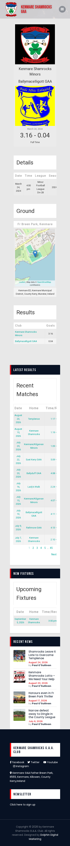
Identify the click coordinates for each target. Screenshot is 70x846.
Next (54, 554)
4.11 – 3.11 (56, 514)
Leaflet (22, 281)
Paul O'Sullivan (41, 665)
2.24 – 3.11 (56, 486)
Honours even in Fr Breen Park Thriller (41, 694)
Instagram (22, 766)
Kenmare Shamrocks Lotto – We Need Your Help (42, 676)
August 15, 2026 (18, 432)
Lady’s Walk (34, 486)
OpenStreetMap (44, 281)
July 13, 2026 (18, 514)
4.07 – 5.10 (56, 500)
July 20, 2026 (18, 473)
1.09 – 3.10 (56, 446)
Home (34, 408)
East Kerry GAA (34, 459)
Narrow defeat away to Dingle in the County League (42, 714)
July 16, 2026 (18, 487)
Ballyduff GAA (34, 473)
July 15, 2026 (18, 500)
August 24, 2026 (38, 662)
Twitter (36, 762)
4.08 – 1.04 (56, 473)
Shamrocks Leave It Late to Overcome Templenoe (42, 655)
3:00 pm (52, 620)
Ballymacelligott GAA (26, 341)
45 (51, 547)
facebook (19, 762)
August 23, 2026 (18, 419)
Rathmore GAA (34, 527)
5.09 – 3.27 (56, 459)
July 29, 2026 (18, 446)
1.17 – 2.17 (56, 419)
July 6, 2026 (36, 721)
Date (18, 408)
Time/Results (56, 408)
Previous (18, 547)
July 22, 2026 (18, 460)
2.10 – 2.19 (56, 539)
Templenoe (34, 419)
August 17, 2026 (38, 700)
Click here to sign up (22, 804)
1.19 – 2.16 (56, 432)
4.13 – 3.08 (56, 527)
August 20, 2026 (38, 683)
